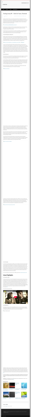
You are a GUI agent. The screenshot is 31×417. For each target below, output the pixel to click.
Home (3, 9)
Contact (7, 9)
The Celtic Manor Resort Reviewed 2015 (5, 398)
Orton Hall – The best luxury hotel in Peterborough (24, 389)
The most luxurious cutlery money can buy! (12, 389)
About (10, 9)
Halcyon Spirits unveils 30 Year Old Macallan (17, 389)
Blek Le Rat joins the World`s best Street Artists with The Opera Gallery (5, 389)
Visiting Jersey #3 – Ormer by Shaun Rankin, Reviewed (18, 398)
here (7, 286)
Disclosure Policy (15, 9)
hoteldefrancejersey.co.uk (23, 272)
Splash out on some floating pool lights (23, 398)
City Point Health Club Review (11, 398)
